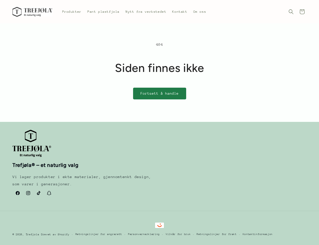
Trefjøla (32, 234)
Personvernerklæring (144, 234)
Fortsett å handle (160, 93)
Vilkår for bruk (178, 234)
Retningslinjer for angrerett (99, 234)
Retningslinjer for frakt (217, 234)
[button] (291, 11)
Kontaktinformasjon (258, 234)
